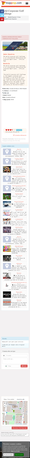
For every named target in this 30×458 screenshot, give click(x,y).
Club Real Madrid (19, 193)
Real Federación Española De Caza (19, 282)
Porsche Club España (19, 201)
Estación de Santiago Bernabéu (19, 185)
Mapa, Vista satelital (9, 399)
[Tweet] (2, 15)
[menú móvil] (27, 3)
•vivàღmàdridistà (19, 219)
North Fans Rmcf (19, 227)
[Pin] (2, 19)
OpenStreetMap (19, 424)
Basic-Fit (19, 149)
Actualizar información (20, 135)
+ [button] (4, 403)
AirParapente (19, 263)
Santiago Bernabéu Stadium (19, 176)
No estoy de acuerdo (8, 454)
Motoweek (19, 300)
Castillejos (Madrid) (19, 158)
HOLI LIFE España (19, 246)
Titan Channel (19, 166)
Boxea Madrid (19, 255)
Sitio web (6, 93)
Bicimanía (19, 273)
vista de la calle (20, 399)
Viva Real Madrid (19, 209)
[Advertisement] (15, 29)
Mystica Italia (19, 292)
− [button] (4, 405)
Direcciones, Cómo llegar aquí (19, 428)
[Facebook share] (2, 11)
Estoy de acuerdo (19, 454)
